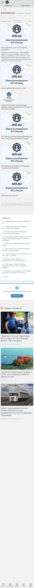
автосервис (28, 13)
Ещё (30, 21)
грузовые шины (20, 13)
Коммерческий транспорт (8, 380)
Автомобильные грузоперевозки (17, 21)
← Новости (4, 9)
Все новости (5, 276)
